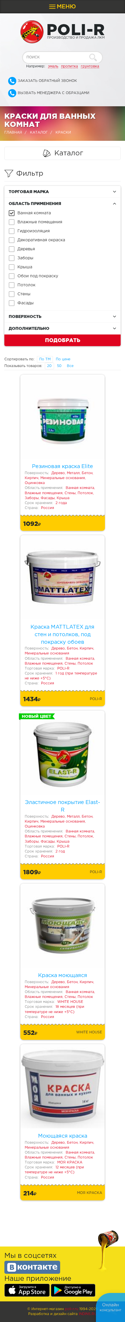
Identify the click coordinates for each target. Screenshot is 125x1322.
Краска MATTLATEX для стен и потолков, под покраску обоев (62, 634)
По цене (63, 359)
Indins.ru (88, 1314)
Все (70, 366)
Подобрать (62, 340)
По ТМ (45, 359)
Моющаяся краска (62, 1136)
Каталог (39, 132)
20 (49, 366)
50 (59, 366)
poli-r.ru (71, 1309)
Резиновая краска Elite (62, 466)
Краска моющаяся (62, 975)
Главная (13, 132)
